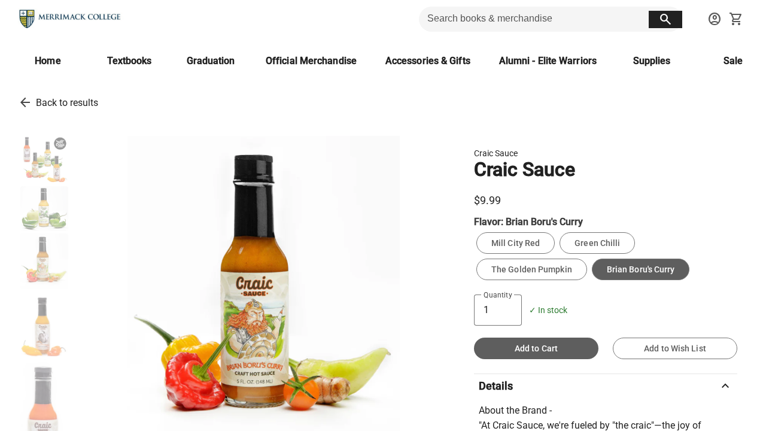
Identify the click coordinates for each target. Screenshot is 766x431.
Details (605, 386)
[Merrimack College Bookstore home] (70, 19)
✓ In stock (548, 310)
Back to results (67, 102)
